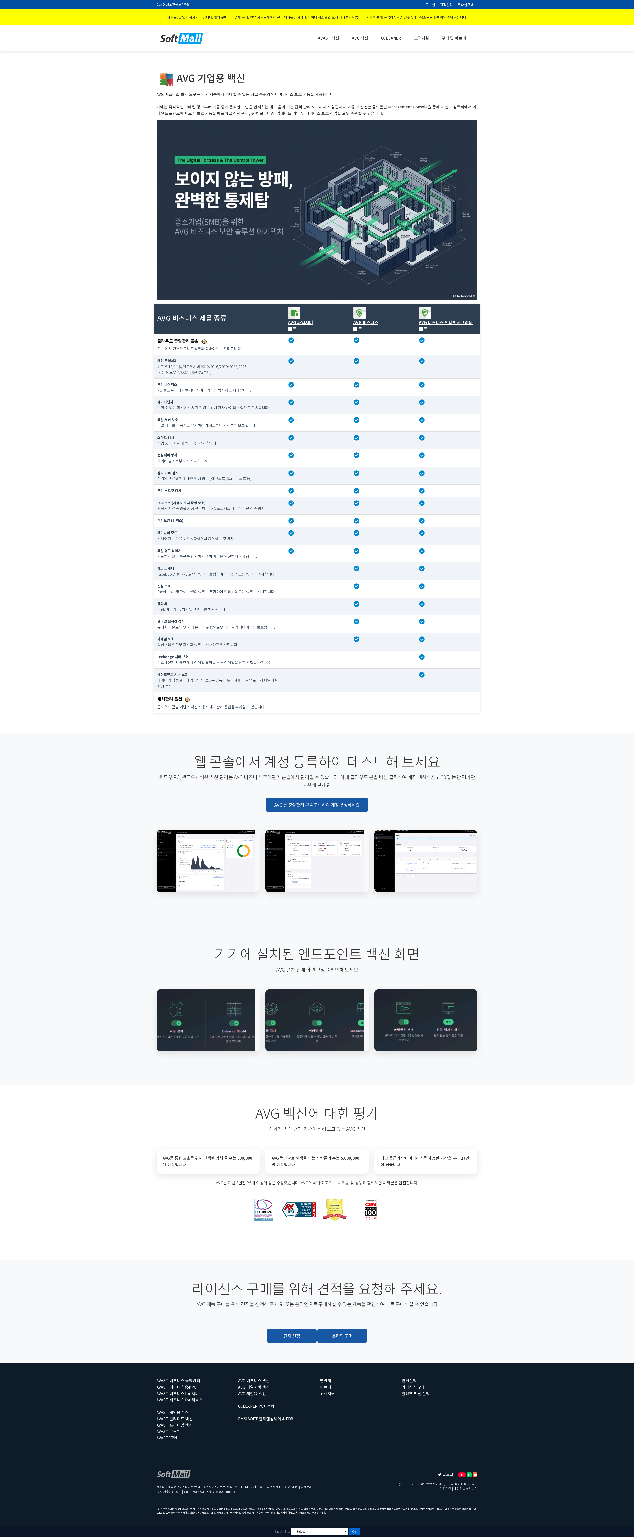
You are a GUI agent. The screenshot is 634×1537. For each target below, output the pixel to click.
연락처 (325, 1380)
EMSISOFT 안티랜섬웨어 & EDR (265, 1419)
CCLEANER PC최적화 (256, 1406)
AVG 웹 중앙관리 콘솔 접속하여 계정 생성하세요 (317, 805)
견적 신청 (291, 1336)
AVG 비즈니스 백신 (254, 1380)
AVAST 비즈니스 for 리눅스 (180, 1400)
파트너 (325, 1387)
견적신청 (446, 4)
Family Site (282, 1531)
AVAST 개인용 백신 (173, 1412)
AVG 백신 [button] (360, 38)
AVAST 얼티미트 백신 (175, 1419)
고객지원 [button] (422, 38)
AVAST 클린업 (169, 1431)
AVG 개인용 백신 (252, 1393)
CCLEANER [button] (391, 38)
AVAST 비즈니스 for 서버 (178, 1393)
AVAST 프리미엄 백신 (175, 1425)
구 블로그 (445, 1474)
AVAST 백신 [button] (329, 38)
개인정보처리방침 (465, 1488)
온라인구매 (465, 4)
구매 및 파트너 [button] (454, 38)
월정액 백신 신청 (416, 1393)
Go (354, 1531)
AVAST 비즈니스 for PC (176, 1387)
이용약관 (445, 1488)
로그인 (430, 4)
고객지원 (327, 1393)
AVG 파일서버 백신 (254, 1387)
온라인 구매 (342, 1336)
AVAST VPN (167, 1438)
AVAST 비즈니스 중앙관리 (178, 1380)
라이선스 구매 (413, 1387)
